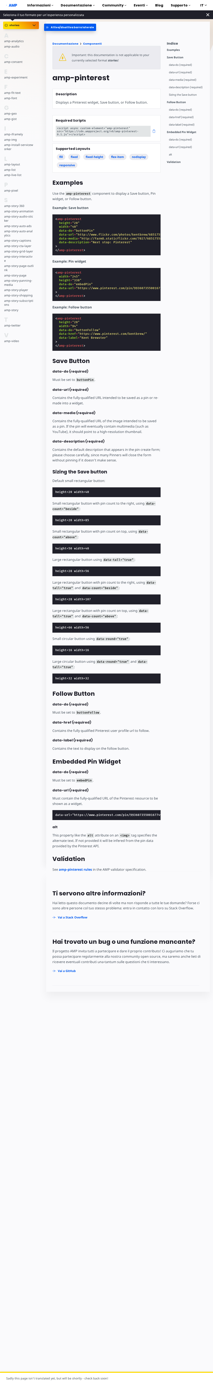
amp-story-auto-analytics (18, 233)
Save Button (175, 57)
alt (170, 154)
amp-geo (10, 113)
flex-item (117, 157)
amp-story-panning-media (18, 283)
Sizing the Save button (183, 95)
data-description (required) (186, 87)
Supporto (179, 5)
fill (61, 157)
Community (113, 5)
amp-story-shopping (18, 295)
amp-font (10, 98)
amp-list (10, 170)
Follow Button (176, 102)
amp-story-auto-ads (18, 226)
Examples (173, 50)
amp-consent (13, 62)
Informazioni (39, 5)
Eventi (139, 5)
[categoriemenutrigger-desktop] (70, 27)
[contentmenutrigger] (186, 44)
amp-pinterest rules (75, 869)
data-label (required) (181, 124)
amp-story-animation (18, 211)
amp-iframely (13, 134)
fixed (74, 157)
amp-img (10, 140)
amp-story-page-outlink (19, 268)
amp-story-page (15, 275)
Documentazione (76, 5)
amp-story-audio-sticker (18, 218)
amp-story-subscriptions (18, 303)
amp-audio (11, 46)
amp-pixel (11, 190)
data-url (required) (180, 72)
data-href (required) (181, 117)
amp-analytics (14, 41)
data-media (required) (182, 80)
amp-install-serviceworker (18, 147)
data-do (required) (180, 65)
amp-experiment (15, 77)
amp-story (11, 310)
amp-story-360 (14, 206)
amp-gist (10, 119)
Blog (159, 5)
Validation (174, 162)
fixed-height (94, 157)
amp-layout (12, 164)
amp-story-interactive (18, 258)
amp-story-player (16, 290)
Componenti (92, 44)
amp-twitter (12, 325)
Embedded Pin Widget (181, 132)
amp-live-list (12, 175)
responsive (67, 165)
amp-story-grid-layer (18, 251)
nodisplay (139, 157)
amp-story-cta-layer (17, 246)
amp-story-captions (17, 240)
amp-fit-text (12, 93)
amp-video (11, 341)
